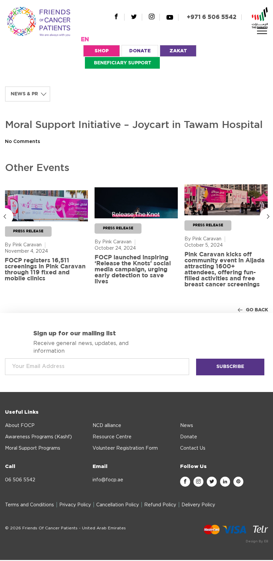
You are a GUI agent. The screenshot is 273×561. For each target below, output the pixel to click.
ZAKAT (178, 51)
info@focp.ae (108, 480)
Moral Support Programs (32, 448)
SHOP (102, 51)
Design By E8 (257, 541)
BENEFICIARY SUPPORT (122, 63)
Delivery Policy (198, 505)
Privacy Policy (75, 505)
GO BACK (257, 310)
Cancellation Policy (117, 505)
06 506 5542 (20, 480)
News (186, 425)
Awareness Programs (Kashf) (38, 437)
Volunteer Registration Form (125, 448)
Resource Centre (112, 437)
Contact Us (192, 448)
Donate (188, 437)
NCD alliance (107, 425)
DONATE (140, 51)
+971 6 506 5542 (211, 17)
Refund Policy (160, 505)
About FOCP (20, 425)
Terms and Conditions (29, 505)
